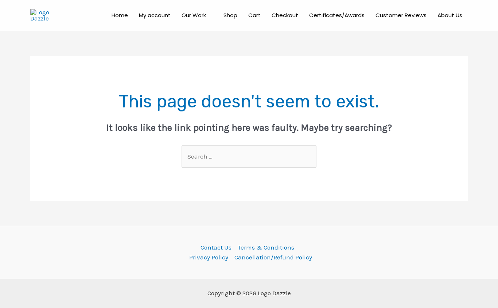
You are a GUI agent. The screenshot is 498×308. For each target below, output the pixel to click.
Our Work (194, 15)
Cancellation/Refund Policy (273, 257)
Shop (230, 15)
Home (120, 15)
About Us (449, 15)
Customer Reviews (401, 15)
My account (155, 15)
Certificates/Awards (337, 15)
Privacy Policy (208, 257)
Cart (254, 15)
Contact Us (216, 247)
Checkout (285, 15)
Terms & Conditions (266, 247)
